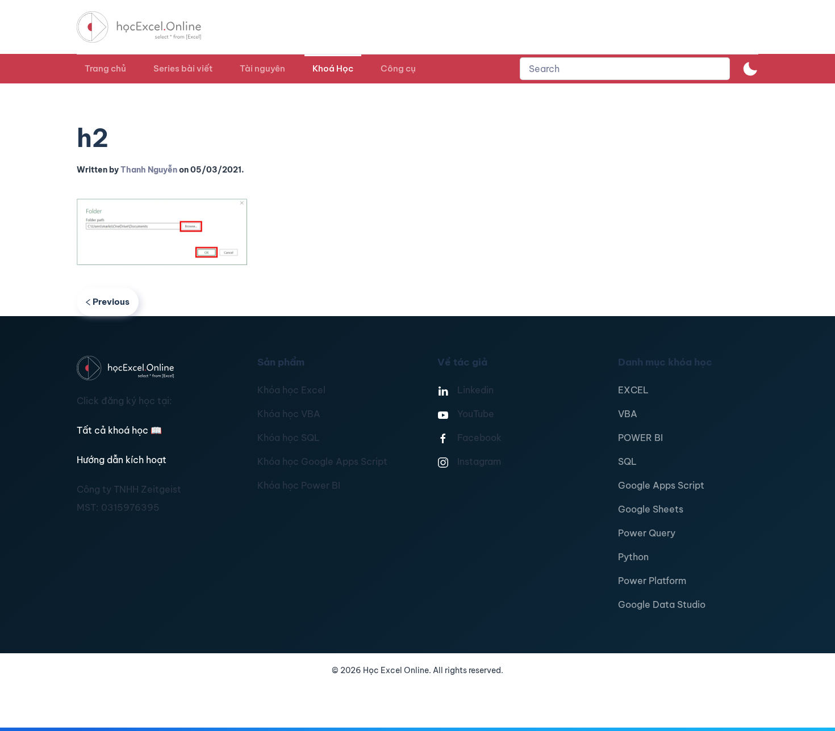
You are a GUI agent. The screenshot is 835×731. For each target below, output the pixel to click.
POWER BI (640, 437)
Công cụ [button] (398, 68)
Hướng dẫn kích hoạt (121, 459)
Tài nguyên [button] (262, 68)
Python (633, 556)
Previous (111, 301)
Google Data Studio (661, 604)
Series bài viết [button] (182, 68)
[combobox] (625, 68)
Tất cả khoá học (119, 430)
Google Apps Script (661, 485)
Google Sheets (650, 509)
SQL (627, 461)
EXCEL (633, 390)
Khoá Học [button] (332, 68)
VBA (627, 413)
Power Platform (652, 580)
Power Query (646, 533)
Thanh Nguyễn (148, 170)
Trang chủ (105, 68)
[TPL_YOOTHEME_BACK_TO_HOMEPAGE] (149, 27)
